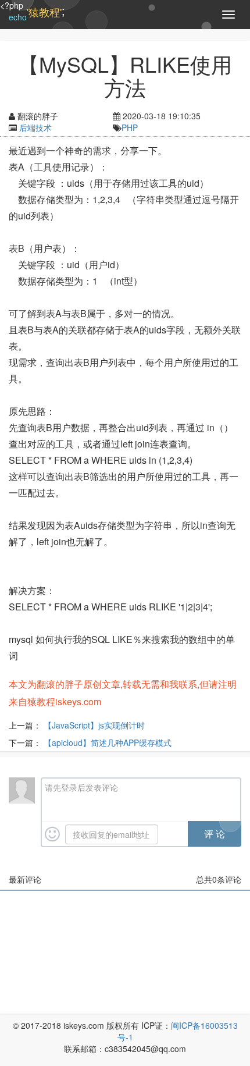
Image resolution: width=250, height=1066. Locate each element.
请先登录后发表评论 (81, 787)
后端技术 (35, 127)
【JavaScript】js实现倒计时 (94, 725)
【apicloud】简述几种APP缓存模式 (108, 742)
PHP (130, 127)
